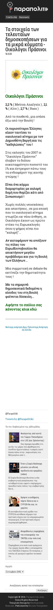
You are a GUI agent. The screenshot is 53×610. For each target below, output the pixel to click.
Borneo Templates (38, 605)
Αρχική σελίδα (26, 328)
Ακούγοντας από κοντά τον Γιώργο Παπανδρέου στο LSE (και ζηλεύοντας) (32, 437)
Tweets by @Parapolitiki (19, 418)
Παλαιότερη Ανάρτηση (38, 327)
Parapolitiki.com (35, 597)
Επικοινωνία (24, 17)
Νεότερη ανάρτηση (13, 327)
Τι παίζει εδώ (11, 17)
